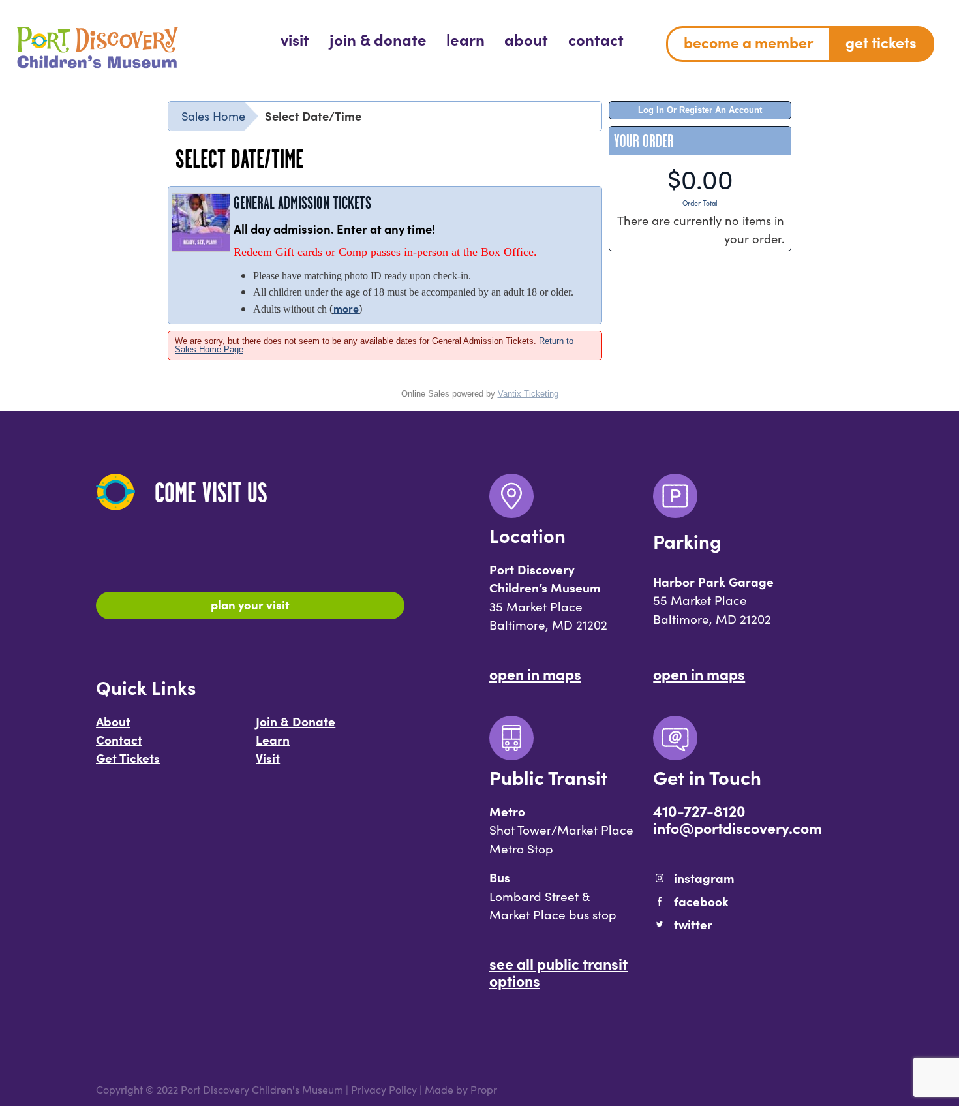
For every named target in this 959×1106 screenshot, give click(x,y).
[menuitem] (295, 39)
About (113, 721)
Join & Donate (295, 721)
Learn (273, 739)
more (346, 308)
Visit (268, 757)
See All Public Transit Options (558, 972)
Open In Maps (535, 673)
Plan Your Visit (250, 604)
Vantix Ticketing (528, 394)
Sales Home (213, 116)
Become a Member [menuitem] (748, 41)
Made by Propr (461, 1089)
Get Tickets (128, 757)
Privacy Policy (384, 1089)
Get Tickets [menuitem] (881, 41)
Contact (119, 739)
